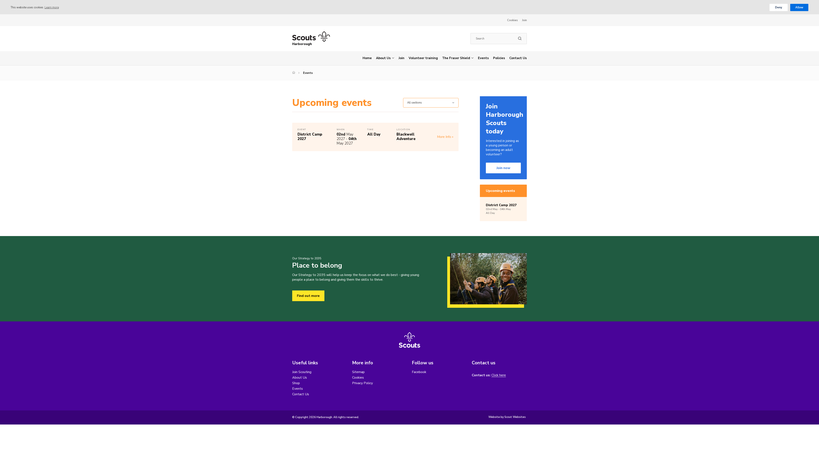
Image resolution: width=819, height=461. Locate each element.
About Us (383, 58)
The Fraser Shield (456, 58)
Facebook (419, 372)
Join (524, 20)
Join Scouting (301, 372)
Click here (498, 375)
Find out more (308, 295)
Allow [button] (799, 7)
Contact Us (518, 58)
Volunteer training (423, 58)
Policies (499, 58)
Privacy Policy (362, 383)
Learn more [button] (52, 7)
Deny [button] (778, 7)
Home (367, 58)
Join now (503, 168)
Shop (296, 383)
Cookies (512, 20)
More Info (444, 137)
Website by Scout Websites (507, 417)
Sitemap (358, 372)
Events (483, 58)
